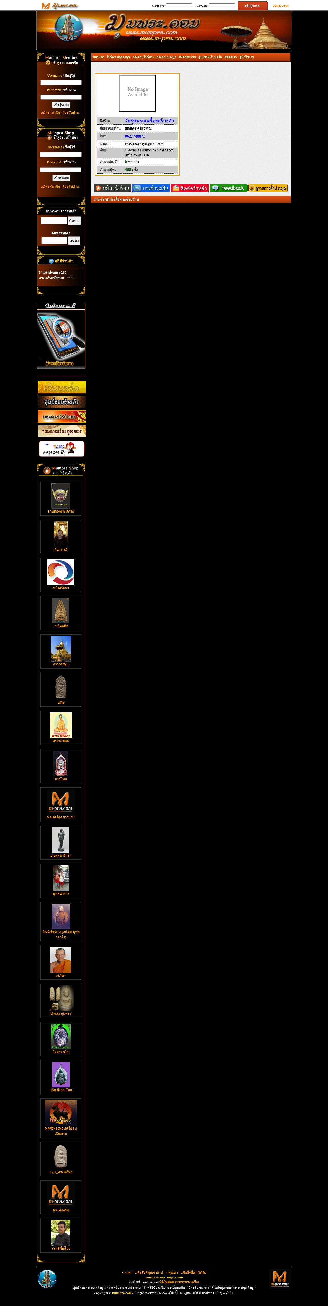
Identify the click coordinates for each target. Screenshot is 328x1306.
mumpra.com (155, 1277)
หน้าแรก (98, 57)
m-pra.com (175, 1277)
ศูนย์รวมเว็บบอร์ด (210, 57)
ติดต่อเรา (230, 57)
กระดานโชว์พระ (143, 57)
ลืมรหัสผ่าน (70, 113)
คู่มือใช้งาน (246, 57)
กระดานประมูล (166, 57)
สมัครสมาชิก (281, 5)
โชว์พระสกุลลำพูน (118, 57)
